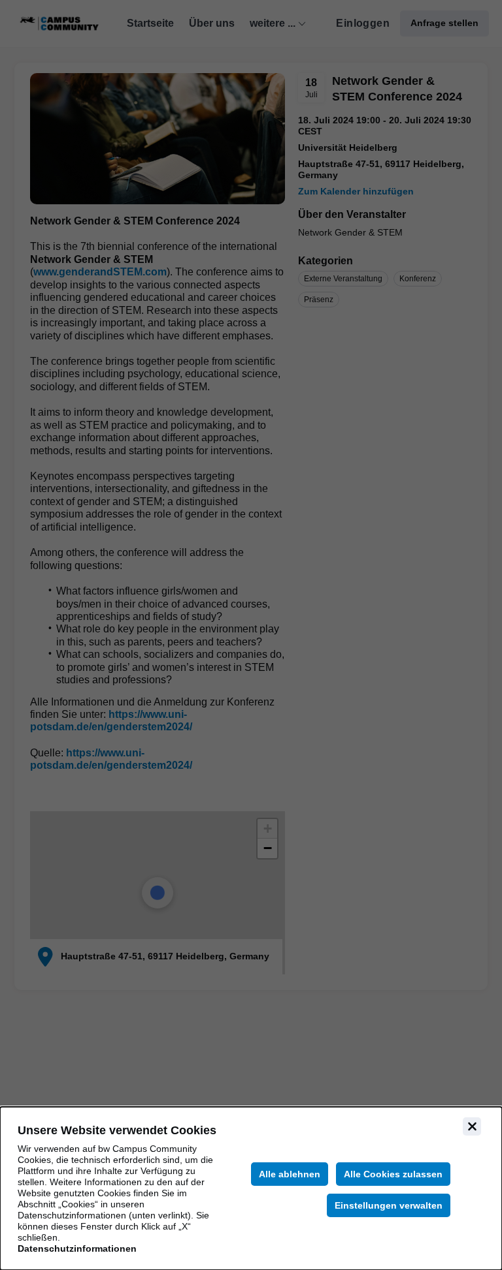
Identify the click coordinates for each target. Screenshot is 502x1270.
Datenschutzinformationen (77, 1248)
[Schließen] (472, 1126)
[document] (251, 1188)
